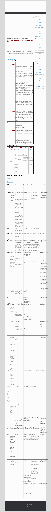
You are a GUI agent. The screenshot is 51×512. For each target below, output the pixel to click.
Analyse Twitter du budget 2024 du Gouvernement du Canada (38, 37)
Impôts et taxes (8, 179)
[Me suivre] (8, 504)
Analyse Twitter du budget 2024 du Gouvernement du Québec (38, 48)
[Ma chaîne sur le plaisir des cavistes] (14, 504)
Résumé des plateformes (9, 58)
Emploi (7, 180)
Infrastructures (8, 177)
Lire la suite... (37, 51)
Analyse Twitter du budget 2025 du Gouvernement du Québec (38, 25)
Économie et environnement (10, 182)
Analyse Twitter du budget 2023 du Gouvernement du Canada (38, 60)
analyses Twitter (18, 72)
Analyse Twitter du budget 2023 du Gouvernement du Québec (38, 72)
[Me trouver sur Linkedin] (12, 504)
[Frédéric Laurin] (25, 6)
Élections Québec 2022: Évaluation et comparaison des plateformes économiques (39, 86)
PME (7, 181)
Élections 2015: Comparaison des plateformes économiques (17, 38)
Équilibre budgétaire (9, 178)
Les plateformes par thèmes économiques (11, 59)
